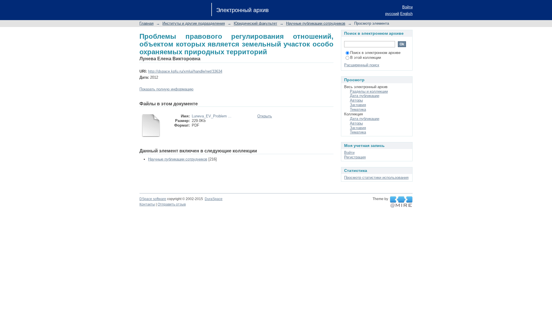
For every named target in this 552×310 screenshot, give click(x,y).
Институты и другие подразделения (193, 23)
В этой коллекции (365, 57)
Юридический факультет (255, 23)
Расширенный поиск (361, 65)
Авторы (356, 100)
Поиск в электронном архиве (375, 53)
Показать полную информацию (166, 89)
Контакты (147, 204)
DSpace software (152, 199)
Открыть (264, 116)
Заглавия (358, 105)
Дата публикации (364, 96)
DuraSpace (214, 199)
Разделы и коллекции (369, 91)
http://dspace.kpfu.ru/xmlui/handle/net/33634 (185, 71)
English (406, 13)
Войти (407, 7)
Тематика (358, 109)
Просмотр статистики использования (376, 177)
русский (392, 13)
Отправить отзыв (172, 204)
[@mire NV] (401, 202)
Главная (146, 23)
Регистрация (355, 157)
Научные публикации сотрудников (315, 23)
